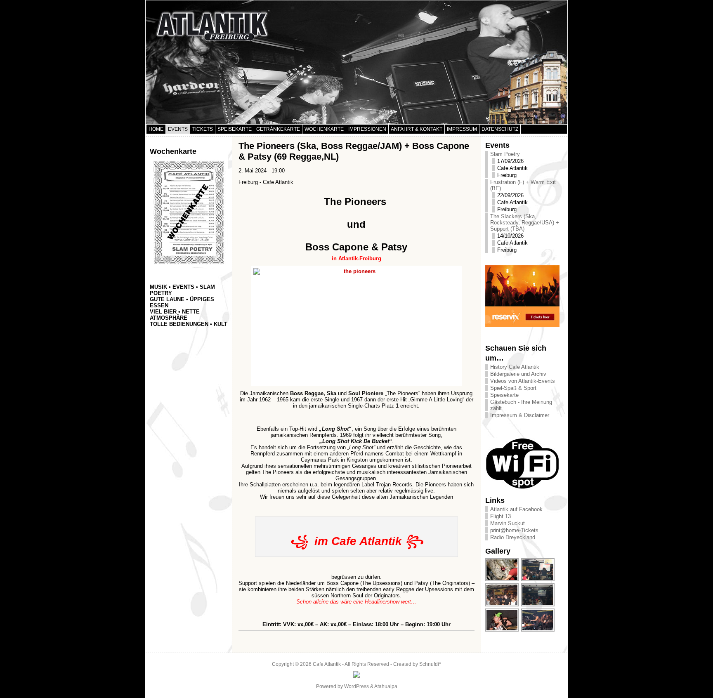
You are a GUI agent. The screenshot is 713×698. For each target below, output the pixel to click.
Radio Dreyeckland (512, 537)
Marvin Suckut (507, 523)
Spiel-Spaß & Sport (513, 388)
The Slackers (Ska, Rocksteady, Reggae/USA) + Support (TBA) (524, 222)
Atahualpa (385, 686)
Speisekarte (504, 395)
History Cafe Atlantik (514, 367)
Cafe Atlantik (327, 664)
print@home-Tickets (514, 530)
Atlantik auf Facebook (516, 509)
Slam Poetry (505, 154)
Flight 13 (500, 516)
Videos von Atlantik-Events (522, 381)
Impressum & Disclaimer (519, 415)
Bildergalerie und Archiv (518, 374)
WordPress (356, 686)
